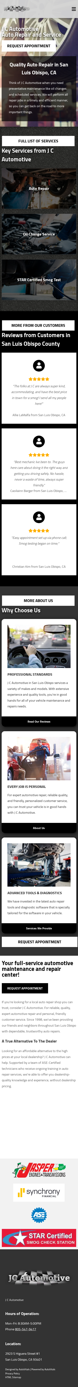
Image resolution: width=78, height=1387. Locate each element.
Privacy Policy (12, 1373)
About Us (39, 828)
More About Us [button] (38, 600)
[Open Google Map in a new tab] (39, 1121)
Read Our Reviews (39, 721)
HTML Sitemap (13, 1377)
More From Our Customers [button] (38, 325)
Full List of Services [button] (38, 141)
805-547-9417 (25, 1329)
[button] (39, 188)
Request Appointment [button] (28, 46)
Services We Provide (39, 928)
